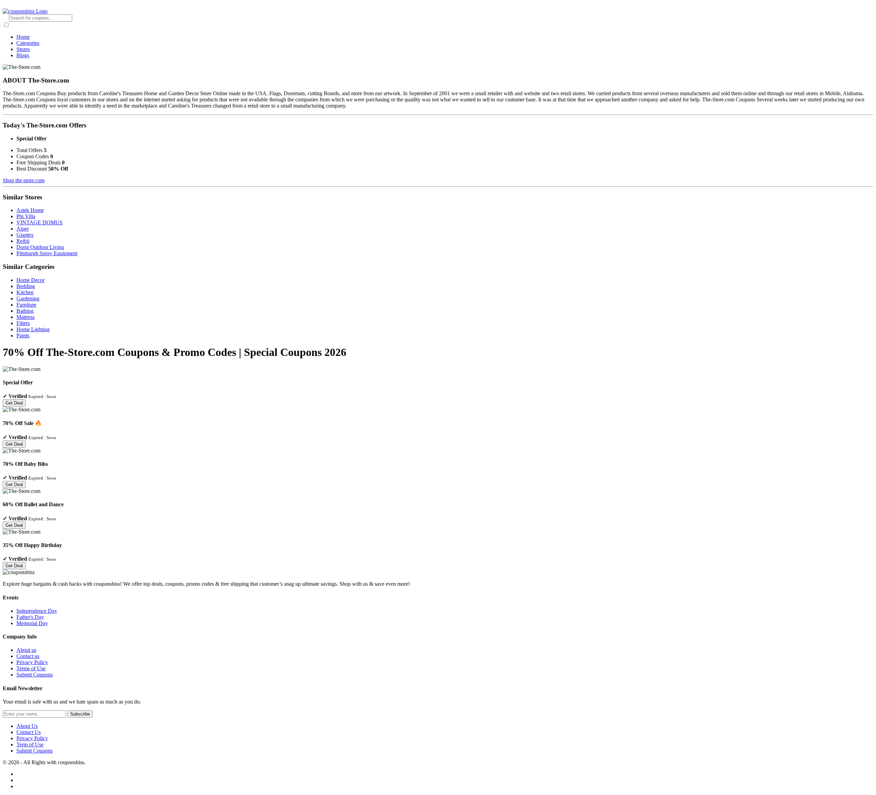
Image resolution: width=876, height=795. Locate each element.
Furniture (26, 305)
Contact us (27, 656)
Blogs (22, 55)
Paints (22, 335)
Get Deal (14, 403)
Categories (27, 43)
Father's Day (30, 617)
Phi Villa (25, 216)
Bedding (25, 286)
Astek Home (30, 210)
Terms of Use (31, 668)
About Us (27, 726)
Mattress (25, 317)
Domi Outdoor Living (40, 247)
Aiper (22, 229)
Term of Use (29, 744)
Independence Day (36, 611)
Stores (23, 49)
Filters (23, 323)
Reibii (22, 241)
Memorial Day (32, 623)
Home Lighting (33, 329)
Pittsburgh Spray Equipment (46, 253)
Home (23, 37)
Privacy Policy (32, 662)
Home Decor (30, 280)
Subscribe (80, 714)
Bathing (25, 311)
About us (26, 650)
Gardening (27, 298)
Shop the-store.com (23, 180)
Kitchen (25, 292)
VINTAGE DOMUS (39, 222)
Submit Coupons (34, 675)
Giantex (25, 235)
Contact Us (28, 732)
